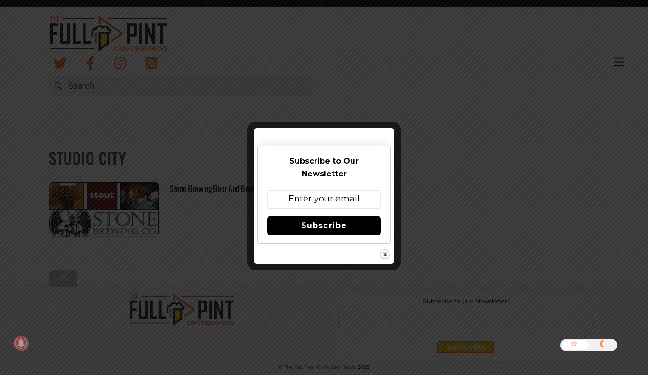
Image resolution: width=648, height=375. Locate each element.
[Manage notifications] (20, 343)
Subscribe (323, 225)
